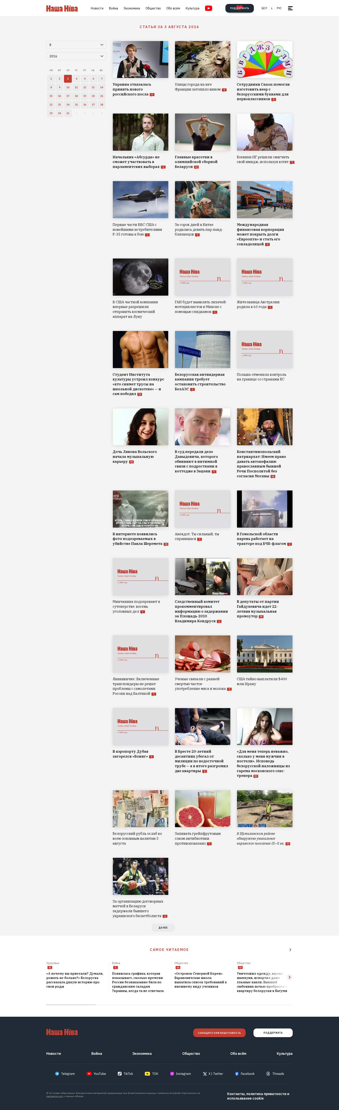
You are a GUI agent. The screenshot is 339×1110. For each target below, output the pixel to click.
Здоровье (52, 963)
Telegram (68, 1074)
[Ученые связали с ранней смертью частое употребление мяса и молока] (203, 665)
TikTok (128, 1074)
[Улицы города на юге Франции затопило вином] (203, 71)
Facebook (248, 1074)
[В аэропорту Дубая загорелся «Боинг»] (141, 743)
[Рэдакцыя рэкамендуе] (290, 949)
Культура (193, 8)
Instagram (183, 1074)
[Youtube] (208, 8)
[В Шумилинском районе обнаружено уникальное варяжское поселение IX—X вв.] (265, 818)
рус (279, 8)
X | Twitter (216, 1074)
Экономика (132, 8)
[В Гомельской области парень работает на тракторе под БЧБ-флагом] (265, 518)
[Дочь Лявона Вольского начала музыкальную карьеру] (141, 443)
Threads (278, 1074)
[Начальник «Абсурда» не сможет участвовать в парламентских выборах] (141, 141)
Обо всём (173, 8)
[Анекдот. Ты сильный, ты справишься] (203, 518)
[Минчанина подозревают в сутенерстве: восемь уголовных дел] (141, 591)
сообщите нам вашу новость (219, 1032)
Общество (153, 8)
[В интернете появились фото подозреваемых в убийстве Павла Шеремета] (141, 518)
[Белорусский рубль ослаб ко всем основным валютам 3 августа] (141, 818)
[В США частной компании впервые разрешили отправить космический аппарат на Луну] (141, 288)
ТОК (155, 1074)
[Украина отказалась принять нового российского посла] (141, 71)
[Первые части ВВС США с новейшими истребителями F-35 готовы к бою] (141, 214)
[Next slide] (289, 977)
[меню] (290, 8)
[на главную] (62, 8)
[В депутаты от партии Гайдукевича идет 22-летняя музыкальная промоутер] (265, 591)
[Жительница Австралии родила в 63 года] (265, 288)
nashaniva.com (54, 1096)
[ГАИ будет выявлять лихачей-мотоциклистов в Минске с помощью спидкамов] (203, 288)
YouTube (100, 1074)
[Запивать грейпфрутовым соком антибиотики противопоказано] (203, 818)
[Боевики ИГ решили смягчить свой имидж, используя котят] (265, 141)
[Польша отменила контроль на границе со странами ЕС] (265, 363)
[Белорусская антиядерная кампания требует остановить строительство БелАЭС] (203, 363)
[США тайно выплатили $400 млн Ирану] (265, 665)
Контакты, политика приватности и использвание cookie (258, 1096)
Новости (97, 8)
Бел (264, 8)
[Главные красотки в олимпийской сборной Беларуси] (203, 141)
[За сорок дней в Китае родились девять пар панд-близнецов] (203, 214)
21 (50, 967)
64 (178, 967)
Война (113, 8)
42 (240, 967)
